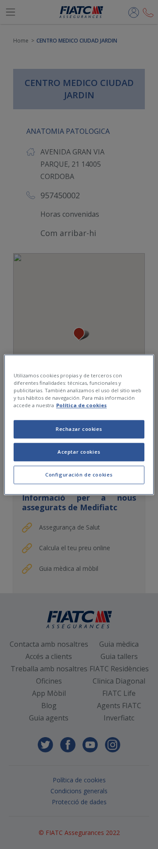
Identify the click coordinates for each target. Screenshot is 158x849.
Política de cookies (81, 405)
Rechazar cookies (79, 429)
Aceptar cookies (79, 451)
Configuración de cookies (79, 474)
